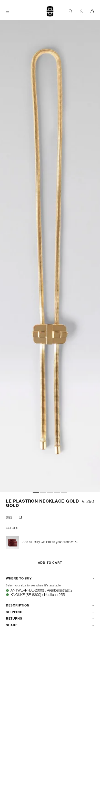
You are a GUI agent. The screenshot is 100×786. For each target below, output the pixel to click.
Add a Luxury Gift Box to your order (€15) (50, 542)
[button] (70, 11)
